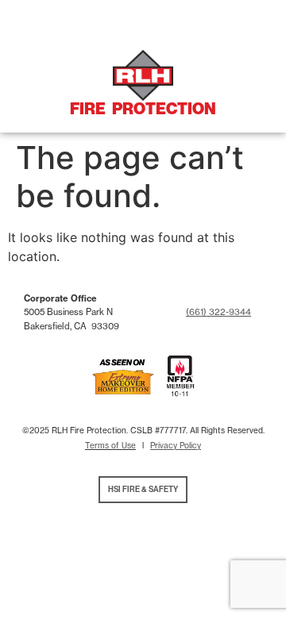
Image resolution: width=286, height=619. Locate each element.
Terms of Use (110, 445)
